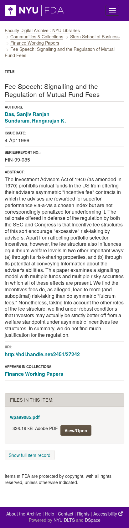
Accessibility (105, 514)
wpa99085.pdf (25, 417)
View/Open (75, 430)
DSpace (93, 520)
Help (49, 514)
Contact (65, 514)
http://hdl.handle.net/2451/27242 (42, 354)
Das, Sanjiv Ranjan (27, 114)
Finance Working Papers (34, 43)
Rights (83, 514)
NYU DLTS (64, 520)
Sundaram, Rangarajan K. (35, 120)
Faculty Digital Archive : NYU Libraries (42, 30)
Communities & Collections (36, 36)
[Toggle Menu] (112, 10)
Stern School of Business (95, 36)
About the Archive (23, 514)
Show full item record (29, 455)
